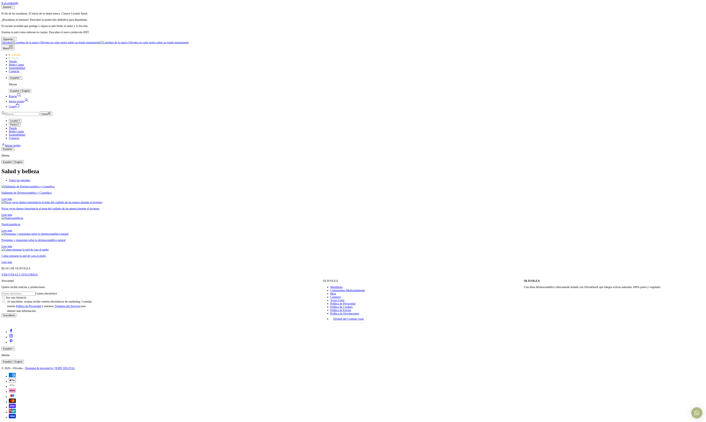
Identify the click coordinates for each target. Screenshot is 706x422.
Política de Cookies (341, 306)
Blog (333, 293)
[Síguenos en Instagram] (11, 337)
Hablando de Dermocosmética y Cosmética (26, 192)
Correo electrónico (46, 293)
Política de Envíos (340, 310)
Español (14, 78)
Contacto (14, 71)
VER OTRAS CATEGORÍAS (19, 274)
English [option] (26, 91)
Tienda (13, 61)
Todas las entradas (19, 180)
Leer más (6, 199)
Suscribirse (9, 315)
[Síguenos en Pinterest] (11, 342)
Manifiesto (336, 287)
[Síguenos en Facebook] (11, 331)
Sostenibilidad (17, 68)
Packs (15, 58)
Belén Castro (16, 64)
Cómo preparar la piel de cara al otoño (23, 255)
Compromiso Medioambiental (347, 290)
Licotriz (16, 54)
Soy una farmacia (15, 297)
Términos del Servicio (67, 306)
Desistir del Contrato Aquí (348, 318)
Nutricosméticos (10, 224)
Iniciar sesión (12, 145)
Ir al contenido (9, 3)
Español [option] (14, 91)
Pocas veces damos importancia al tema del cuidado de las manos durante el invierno (50, 208)
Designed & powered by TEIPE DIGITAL (50, 368)
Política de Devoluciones (344, 313)
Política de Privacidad (28, 306)
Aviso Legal (337, 300)
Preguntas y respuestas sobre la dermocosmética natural (33, 240)
